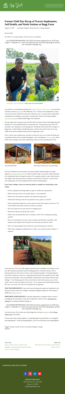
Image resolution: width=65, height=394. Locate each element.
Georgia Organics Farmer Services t (41, 109)
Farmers (12, 327)
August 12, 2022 (9, 28)
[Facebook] (25, 374)
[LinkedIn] (35, 374)
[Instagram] (30, 374)
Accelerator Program (23, 28)
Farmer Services (34, 28)
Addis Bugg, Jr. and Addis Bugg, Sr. (15, 103)
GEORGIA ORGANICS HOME (54, 5)
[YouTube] (40, 374)
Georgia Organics (45, 28)
